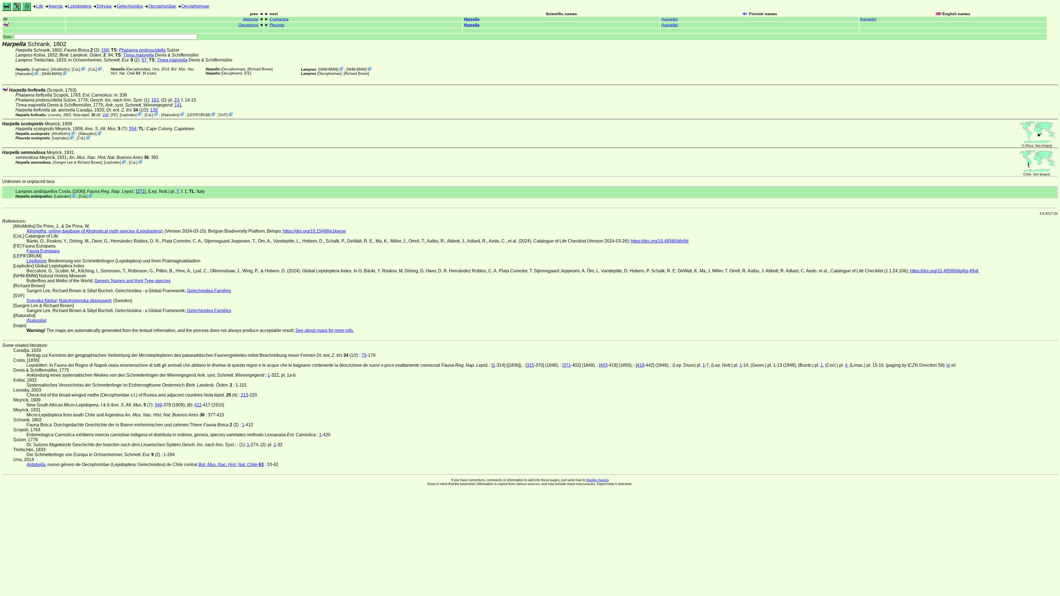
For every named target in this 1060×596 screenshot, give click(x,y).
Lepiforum (36, 261)
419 (640, 365)
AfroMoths (60, 69)
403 (604, 365)
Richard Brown (260, 69)
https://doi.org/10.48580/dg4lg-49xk (944, 270)
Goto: (8, 37)
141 (178, 105)
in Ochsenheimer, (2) (103, 60)
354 (132, 128)
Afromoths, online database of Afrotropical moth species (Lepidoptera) (94, 231)
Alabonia (250, 19)
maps (1047, 146)
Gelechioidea (130, 6)
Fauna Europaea (43, 251)
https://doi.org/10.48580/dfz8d (659, 241)
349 (158, 405)
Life (39, 6)
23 (176, 100)
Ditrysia (104, 6)
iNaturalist (25, 74)
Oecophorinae (195, 6)
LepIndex (40, 69)
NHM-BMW (52, 74)
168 (105, 50)
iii (948, 365)
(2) (81, 50)
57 (144, 60)
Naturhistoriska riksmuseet (85, 300)
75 (364, 355)
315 (530, 365)
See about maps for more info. (324, 330)
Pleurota (277, 25)
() (669, 19)
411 (198, 405)
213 (244, 395)
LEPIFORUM (198, 115)
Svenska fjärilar (41, 300)
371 (567, 365)
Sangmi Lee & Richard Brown (77, 162)
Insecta (56, 6)
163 (155, 100)
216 (105, 115)
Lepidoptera (79, 6)
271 (141, 191)
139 (154, 110)
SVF (223, 115)
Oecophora (248, 25)
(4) (86, 115)
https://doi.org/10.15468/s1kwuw (314, 231)
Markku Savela (597, 480)
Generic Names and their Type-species (132, 280)
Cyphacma (279, 19)
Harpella (471, 19)
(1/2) (127, 110)
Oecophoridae (162, 6)
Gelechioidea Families (209, 290)
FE (247, 73)
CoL (76, 69)
